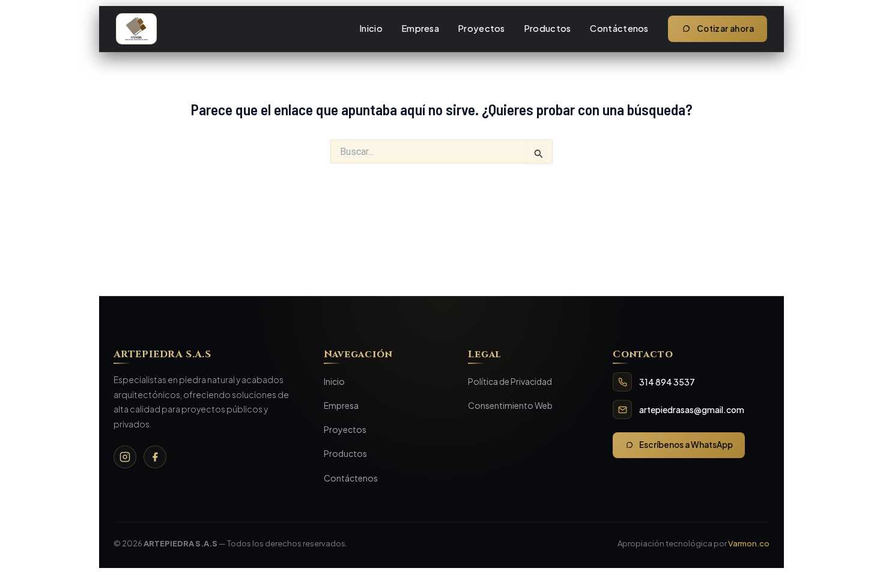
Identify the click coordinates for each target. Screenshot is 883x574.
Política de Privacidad (510, 381)
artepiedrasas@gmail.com (691, 409)
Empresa (420, 28)
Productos (547, 28)
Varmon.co (748, 543)
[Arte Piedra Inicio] (136, 28)
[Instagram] (125, 457)
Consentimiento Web (510, 405)
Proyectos (481, 28)
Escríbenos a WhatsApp (686, 445)
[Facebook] (155, 457)
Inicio (371, 28)
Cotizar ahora (725, 28)
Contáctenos (619, 28)
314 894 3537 (667, 381)
